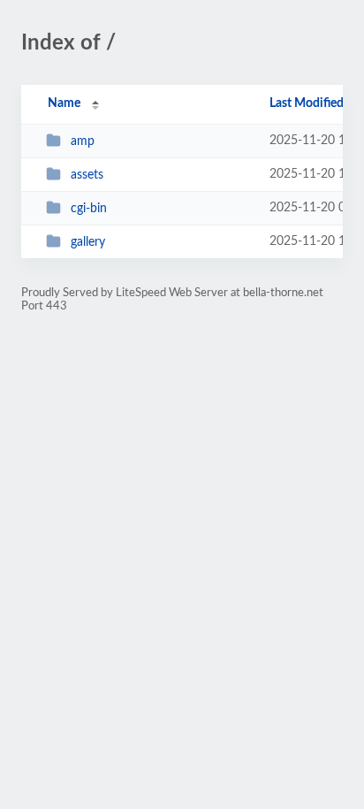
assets (87, 175)
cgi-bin (89, 208)
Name (64, 103)
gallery (88, 242)
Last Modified (306, 103)
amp (83, 141)
